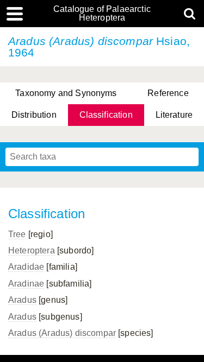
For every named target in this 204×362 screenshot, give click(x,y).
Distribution (34, 114)
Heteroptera (31, 250)
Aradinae (26, 283)
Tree (17, 234)
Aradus (22, 299)
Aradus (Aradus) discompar (62, 333)
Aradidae (26, 266)
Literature (174, 114)
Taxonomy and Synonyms (65, 93)
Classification (106, 114)
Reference (167, 93)
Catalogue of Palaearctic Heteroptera (102, 13)
